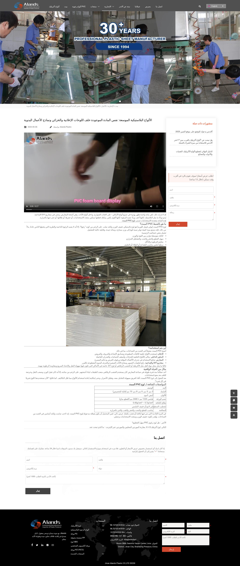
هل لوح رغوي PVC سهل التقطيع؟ (146, 422)
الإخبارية (111, 106)
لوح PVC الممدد (137, 384)
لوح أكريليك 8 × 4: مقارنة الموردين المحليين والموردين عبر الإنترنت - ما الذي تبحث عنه (125, 427)
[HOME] (26, 6)
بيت (116, 106)
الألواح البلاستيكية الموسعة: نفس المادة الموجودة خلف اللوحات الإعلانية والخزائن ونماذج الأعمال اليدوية (63, 106)
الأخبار (104, 106)
